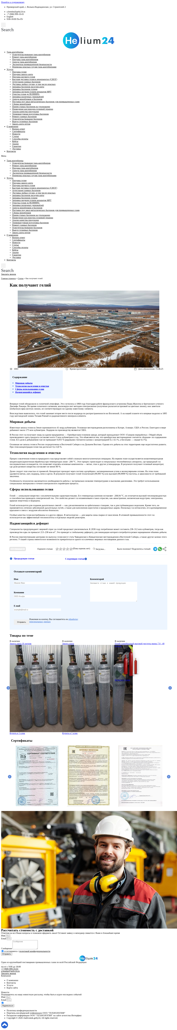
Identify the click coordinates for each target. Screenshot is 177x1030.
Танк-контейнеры (15, 52)
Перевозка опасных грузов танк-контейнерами (34, 67)
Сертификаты (18, 131)
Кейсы (15, 141)
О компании (12, 126)
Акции (15, 144)
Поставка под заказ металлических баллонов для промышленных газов (46, 101)
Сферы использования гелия (29, 389)
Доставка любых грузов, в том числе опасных (34, 84)
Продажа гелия (19, 72)
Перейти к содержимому (12, 2)
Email (4, 938)
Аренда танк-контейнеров (24, 62)
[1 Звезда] (57, 549)
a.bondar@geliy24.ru (10, 971)
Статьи (15, 136)
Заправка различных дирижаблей (28, 97)
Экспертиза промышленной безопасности (32, 64)
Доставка (16, 149)
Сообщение (7, 948)
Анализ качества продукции (25, 111)
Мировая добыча (23, 383)
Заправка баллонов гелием (24, 89)
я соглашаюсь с (27, 951)
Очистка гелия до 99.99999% (25, 94)
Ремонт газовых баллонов (24, 116)
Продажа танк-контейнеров (25, 59)
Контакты (11, 151)
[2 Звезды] (60, 549)
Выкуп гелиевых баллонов (25, 121)
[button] (7, 27)
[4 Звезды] (67, 549)
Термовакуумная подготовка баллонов (30, 114)
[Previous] (7, 687)
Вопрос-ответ (18, 129)
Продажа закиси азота (22, 74)
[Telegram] (155, 549)
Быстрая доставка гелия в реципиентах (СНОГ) (34, 79)
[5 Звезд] (71, 549)
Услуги (10, 69)
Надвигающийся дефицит (28, 392)
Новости (16, 134)
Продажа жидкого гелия (23, 77)
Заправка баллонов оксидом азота (28, 87)
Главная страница (8, 278)
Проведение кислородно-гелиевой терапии (32, 109)
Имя (3, 935)
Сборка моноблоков (21, 104)
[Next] (169, 687)
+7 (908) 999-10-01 (9, 969)
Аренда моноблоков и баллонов (27, 99)
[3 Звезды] (64, 549)
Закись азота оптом (21, 124)
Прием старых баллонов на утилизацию (31, 106)
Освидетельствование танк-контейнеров (31, 54)
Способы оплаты (20, 139)
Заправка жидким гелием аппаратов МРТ (31, 92)
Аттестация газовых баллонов (26, 82)
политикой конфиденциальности (34, 951)
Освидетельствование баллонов (27, 119)
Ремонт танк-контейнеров (24, 57)
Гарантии (16, 146)
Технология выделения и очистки (32, 386)
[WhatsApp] (160, 549)
